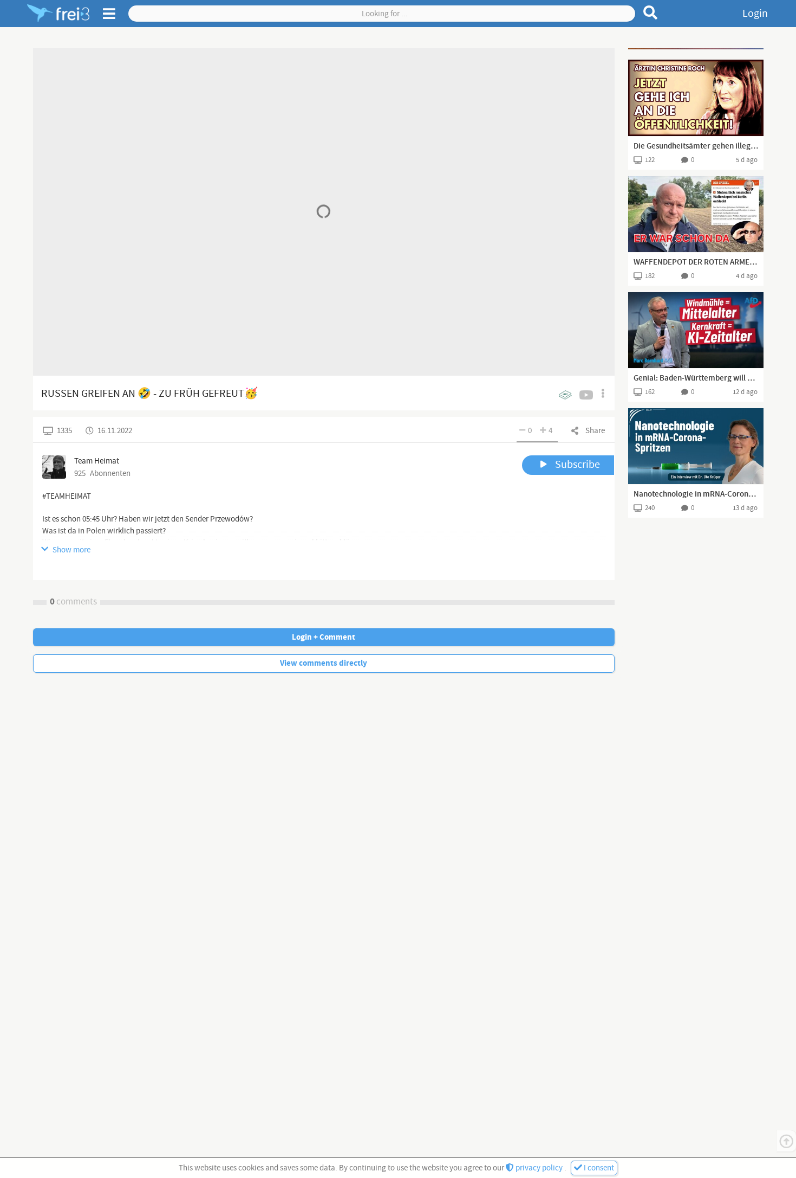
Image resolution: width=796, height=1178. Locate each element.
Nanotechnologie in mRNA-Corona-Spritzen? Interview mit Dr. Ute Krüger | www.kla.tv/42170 (696, 494)
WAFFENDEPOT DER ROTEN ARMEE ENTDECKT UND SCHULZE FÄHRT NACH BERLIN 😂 (696, 262)
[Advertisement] (696, 48)
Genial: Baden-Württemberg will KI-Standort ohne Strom (696, 378)
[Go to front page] (58, 13)
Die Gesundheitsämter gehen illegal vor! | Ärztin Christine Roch (696, 146)
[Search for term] (651, 12)
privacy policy (539, 1168)
